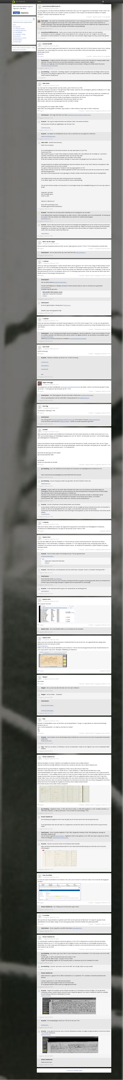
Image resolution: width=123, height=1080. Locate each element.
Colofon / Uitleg (30, 47)
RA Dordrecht (17, 36)
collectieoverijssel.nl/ (94, 419)
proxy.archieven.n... (81, 252)
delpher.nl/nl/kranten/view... (48, 136)
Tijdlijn (39, 1)
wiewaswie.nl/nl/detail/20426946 (70, 387)
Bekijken (44, 296)
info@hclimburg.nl (84, 398)
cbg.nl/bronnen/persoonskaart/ (49, 65)
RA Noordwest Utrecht (19, 38)
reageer (41, 17)
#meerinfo (41, 54)
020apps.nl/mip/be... (64, 421)
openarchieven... (60, 836)
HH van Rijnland (17, 32)
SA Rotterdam (17, 42)
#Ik (38, 941)
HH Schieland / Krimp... (19, 34)
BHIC (14, 25)
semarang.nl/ (44, 369)
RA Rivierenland (17, 40)
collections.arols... (46, 127)
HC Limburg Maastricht (19, 30)
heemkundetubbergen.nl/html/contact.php (63, 419)
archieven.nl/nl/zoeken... (60, 282)
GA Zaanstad (16, 27)
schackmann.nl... (45, 514)
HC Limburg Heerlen (19, 28)
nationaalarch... (45, 233)
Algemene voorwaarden (19, 50)
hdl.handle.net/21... (46, 218)
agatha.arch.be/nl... (46, 996)
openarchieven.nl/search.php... (61, 837)
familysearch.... (67, 305)
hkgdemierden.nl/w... (46, 740)
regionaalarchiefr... (77, 928)
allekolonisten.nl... (46, 483)
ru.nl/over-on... (45, 362)
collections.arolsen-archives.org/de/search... (79, 115)
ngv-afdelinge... (58, 579)
